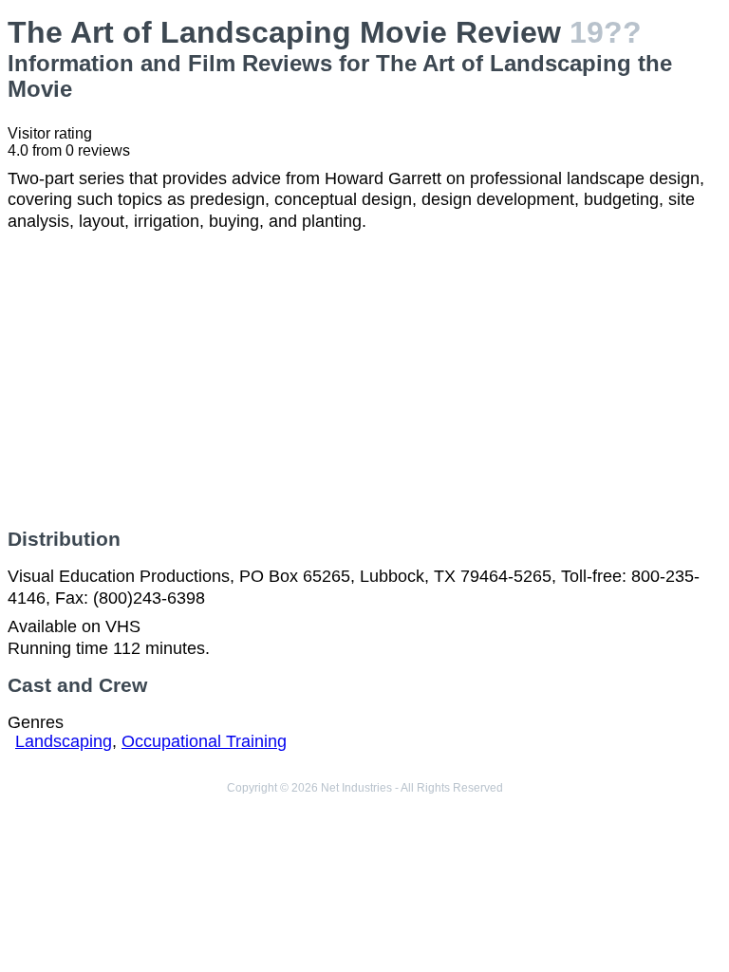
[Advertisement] (364, 380)
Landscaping (63, 741)
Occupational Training (204, 741)
